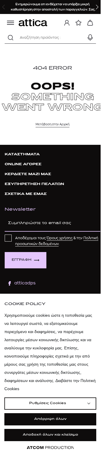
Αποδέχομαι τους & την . (56, 241)
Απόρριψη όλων (50, 419)
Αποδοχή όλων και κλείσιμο (50, 434)
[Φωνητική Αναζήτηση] (90, 37)
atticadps (25, 283)
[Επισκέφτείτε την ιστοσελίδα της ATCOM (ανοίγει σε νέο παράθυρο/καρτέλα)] (50, 448)
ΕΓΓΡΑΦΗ (22, 260)
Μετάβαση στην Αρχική (52, 124)
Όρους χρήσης (60, 238)
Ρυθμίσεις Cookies (47, 403)
